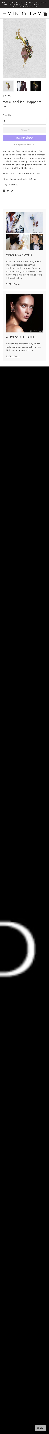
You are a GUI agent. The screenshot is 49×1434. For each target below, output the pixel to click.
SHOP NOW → (13, 284)
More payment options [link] (24, 144)
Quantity (7, 115)
